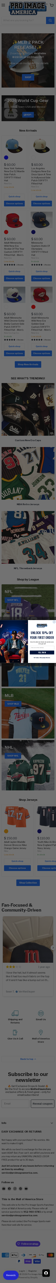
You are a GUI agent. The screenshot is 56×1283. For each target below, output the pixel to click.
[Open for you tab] (46, 1273)
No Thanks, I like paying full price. (42, 657)
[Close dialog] (54, 622)
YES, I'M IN (42, 652)
